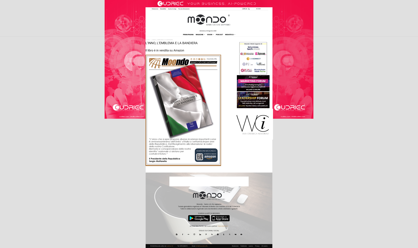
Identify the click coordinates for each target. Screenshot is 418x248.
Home (148, 40)
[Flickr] (188, 234)
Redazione (235, 246)
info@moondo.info (202, 246)
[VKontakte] (235, 234)
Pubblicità (244, 246)
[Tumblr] (224, 234)
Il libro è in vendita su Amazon (164, 50)
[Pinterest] (206, 234)
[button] (246, 9)
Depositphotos (223, 226)
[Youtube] (241, 234)
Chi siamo (264, 246)
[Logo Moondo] (209, 20)
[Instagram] (194, 234)
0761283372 (184, 246)
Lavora (251, 246)
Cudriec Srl (169, 246)
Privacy (257, 246)
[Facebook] (182, 234)
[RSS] (212, 234)
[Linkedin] (200, 234)
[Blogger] (176, 234)
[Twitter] (229, 234)
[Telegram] (218, 234)
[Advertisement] (209, 181)
